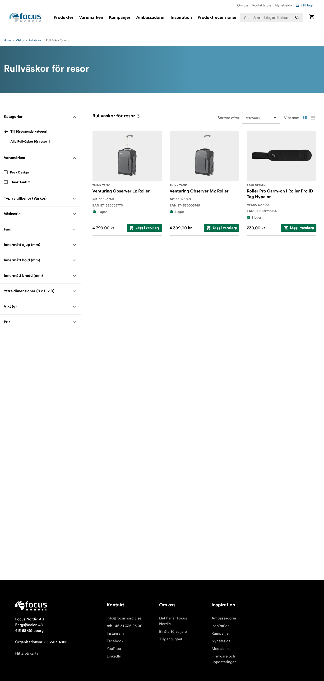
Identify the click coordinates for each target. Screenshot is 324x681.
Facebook (115, 641)
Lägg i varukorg (148, 228)
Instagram (115, 633)
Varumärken (91, 17)
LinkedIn (114, 656)
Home (8, 40)
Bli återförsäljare (173, 631)
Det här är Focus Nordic (173, 621)
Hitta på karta (26, 653)
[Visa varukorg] (312, 17)
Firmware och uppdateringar (224, 659)
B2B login (307, 5)
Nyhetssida (283, 5)
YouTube (114, 648)
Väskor (20, 40)
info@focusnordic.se (124, 618)
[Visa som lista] (312, 118)
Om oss (243, 5)
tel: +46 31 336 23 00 (125, 625)
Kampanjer (119, 17)
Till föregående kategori (28, 131)
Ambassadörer (150, 17)
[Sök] (297, 17)
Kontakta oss (262, 5)
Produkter (63, 17)
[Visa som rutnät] (305, 118)
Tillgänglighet (170, 639)
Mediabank (221, 648)
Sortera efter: (229, 117)
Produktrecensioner (217, 17)
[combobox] (271, 17)
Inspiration (181, 17)
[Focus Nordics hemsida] (25, 17)
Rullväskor (35, 40)
